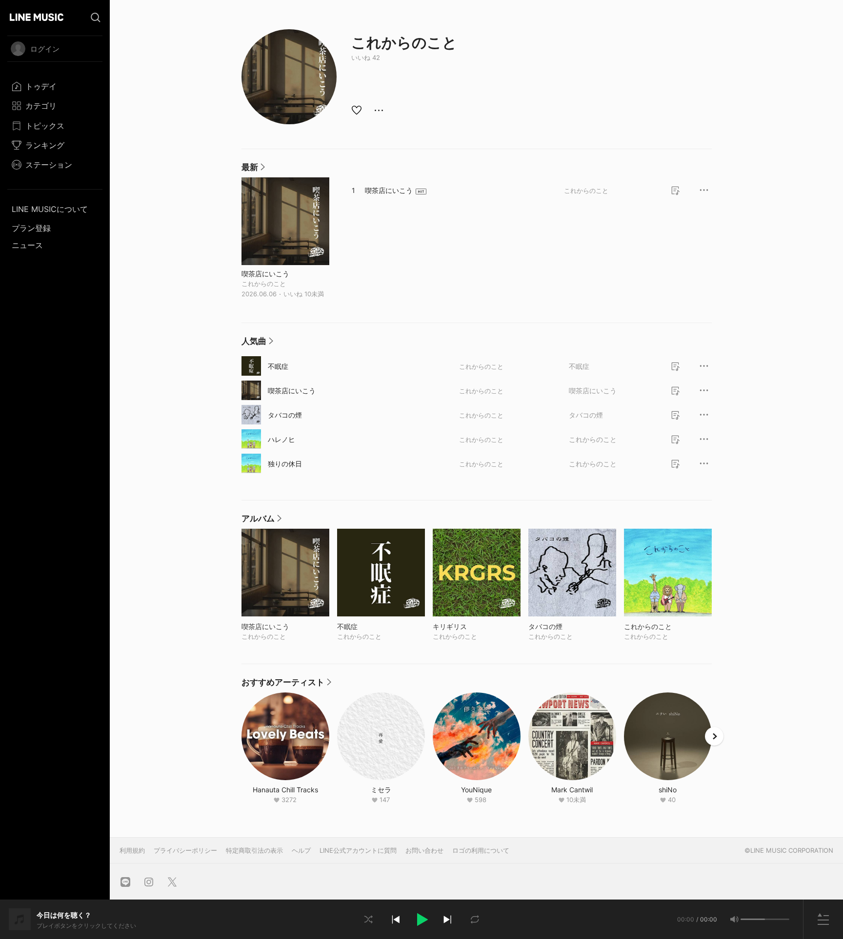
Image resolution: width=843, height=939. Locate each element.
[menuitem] (54, 86)
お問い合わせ (424, 850)
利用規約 (132, 850)
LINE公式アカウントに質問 (358, 850)
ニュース (27, 245)
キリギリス (470, 626)
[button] (421, 919)
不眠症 (278, 366)
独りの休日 (285, 464)
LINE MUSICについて (50, 209)
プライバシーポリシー (185, 850)
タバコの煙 (285, 415)
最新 (253, 169)
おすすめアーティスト (286, 684)
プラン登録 (31, 228)
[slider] (753, 919)
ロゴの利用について (480, 850)
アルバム (261, 521)
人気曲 (257, 343)
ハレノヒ (281, 439)
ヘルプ (301, 850)
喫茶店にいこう (265, 273)
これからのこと (263, 283)
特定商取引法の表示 (254, 850)
